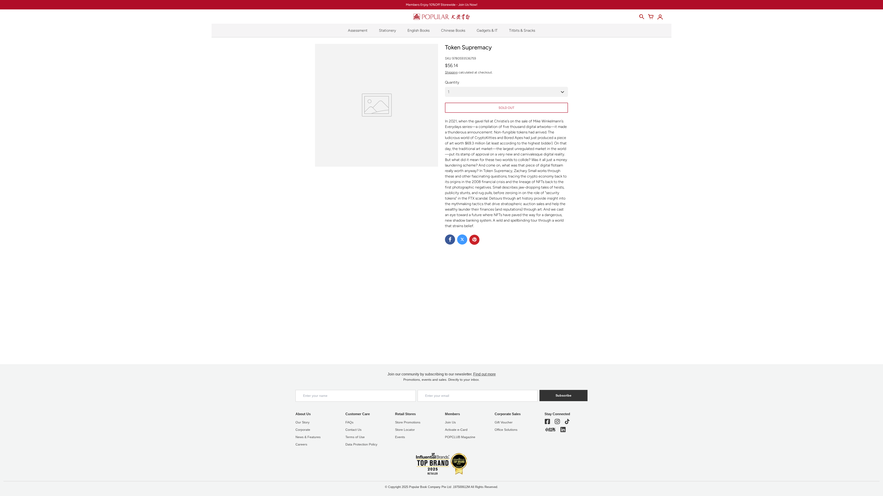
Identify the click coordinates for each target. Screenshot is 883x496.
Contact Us (353, 429)
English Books (418, 30)
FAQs (349, 422)
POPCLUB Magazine (460, 437)
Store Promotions (407, 422)
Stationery (387, 30)
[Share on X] (462, 239)
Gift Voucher (504, 422)
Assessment (357, 30)
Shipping (451, 72)
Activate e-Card (456, 429)
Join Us (450, 422)
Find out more (484, 374)
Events (400, 437)
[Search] (641, 17)
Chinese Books (453, 30)
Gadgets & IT (487, 30)
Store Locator (405, 429)
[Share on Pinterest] (474, 240)
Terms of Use (355, 437)
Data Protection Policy (361, 444)
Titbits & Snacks (522, 30)
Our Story (302, 422)
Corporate (302, 429)
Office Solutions (506, 429)
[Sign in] (660, 17)
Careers (301, 444)
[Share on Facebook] (450, 239)
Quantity (452, 82)
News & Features (308, 437)
